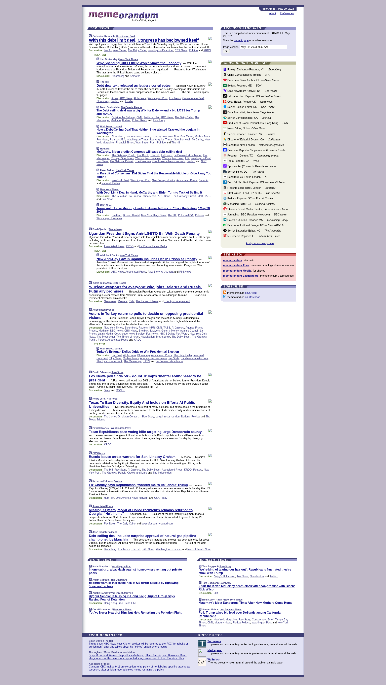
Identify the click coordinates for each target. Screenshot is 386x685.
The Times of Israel (147, 301)
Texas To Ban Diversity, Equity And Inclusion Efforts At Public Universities (142, 405)
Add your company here (260, 243)
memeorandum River (236, 265)
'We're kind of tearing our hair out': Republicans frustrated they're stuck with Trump (245, 571)
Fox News (175, 98)
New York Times (128, 59)
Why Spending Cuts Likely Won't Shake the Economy (138, 63)
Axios (114, 98)
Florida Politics (241, 622)
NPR (200, 196)
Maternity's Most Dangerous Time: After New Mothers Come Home (245, 602)
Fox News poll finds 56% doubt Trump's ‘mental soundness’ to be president (145, 378)
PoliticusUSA (151, 117)
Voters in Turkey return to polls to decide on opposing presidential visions (146, 316)
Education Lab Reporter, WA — (254, 96)
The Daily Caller (137, 50)
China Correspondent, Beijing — (249, 74)
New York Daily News (153, 215)
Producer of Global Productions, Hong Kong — (257, 123)
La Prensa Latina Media (187, 155)
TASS (207, 196)
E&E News (148, 549)
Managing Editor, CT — (251, 203)
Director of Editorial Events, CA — (254, 139)
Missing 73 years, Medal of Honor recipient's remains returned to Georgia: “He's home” (141, 512)
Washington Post (125, 36)
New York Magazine (225, 619)
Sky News (115, 358)
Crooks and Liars (137, 472)
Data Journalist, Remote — (250, 112)
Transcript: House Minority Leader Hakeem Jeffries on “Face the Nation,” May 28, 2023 (153, 209)
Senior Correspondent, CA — (249, 117)
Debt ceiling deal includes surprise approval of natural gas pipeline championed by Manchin (142, 537)
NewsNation (148, 336)
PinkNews (185, 271)
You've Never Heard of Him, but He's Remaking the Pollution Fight (135, 612)
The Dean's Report (131, 107)
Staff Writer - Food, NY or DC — (253, 193)
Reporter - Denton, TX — (253, 155)
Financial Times (124, 142)
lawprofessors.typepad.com (157, 523)
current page (241, 40)
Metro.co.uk (163, 336)
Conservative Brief (193, 98)
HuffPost (117, 355)
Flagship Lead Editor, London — (251, 187)
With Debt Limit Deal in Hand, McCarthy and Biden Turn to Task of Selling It (149, 192)
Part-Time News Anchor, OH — (253, 80)
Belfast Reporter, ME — (244, 85)
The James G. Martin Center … (122, 416)
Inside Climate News (199, 549)
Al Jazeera (139, 98)
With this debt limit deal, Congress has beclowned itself (144, 40)
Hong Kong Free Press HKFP (121, 603)
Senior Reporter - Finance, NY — (251, 134)
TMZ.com (166, 155)
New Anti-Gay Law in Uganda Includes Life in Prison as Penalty (146, 259)
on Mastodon (252, 297)
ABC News (125, 98)
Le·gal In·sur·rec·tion (168, 416)
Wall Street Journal (111, 126)
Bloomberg (118, 75)
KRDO (207, 50)
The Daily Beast (181, 336)
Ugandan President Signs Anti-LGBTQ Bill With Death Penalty (144, 233)
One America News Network (168, 161)
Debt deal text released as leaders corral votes (133, 86)
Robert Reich (139, 120)
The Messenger (106, 336)
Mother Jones (203, 136)
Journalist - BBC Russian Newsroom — (257, 214)
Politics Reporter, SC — (250, 198)
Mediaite (116, 120)
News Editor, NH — (246, 128)
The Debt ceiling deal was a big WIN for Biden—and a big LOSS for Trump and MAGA (148, 112)
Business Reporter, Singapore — (256, 150)
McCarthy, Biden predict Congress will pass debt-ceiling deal (139, 151)
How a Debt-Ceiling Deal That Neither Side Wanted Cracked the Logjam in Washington (147, 131)
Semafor (135, 75)
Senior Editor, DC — (245, 171)
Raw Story (159, 120)
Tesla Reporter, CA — (243, 160)
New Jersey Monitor (163, 180)
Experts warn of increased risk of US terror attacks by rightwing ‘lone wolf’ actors (134, 584)
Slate (107, 390)
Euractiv (203, 180)
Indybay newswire (162, 136)
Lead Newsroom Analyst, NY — (252, 90)
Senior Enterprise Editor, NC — (254, 230)
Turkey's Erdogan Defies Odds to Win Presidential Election (137, 351)
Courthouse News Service (129, 333)
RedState (173, 358)
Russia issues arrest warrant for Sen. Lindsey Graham (132, 457)
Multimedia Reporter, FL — (253, 236)
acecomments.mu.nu (138, 136)
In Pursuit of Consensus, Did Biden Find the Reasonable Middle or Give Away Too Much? (153, 175)
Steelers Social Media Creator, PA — (257, 209)
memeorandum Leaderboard (241, 275)
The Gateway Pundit (123, 155)
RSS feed (251, 292)
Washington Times (138, 139)
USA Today (160, 497)
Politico (193, 50)
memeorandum (232, 260)
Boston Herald (131, 215)
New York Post (120, 180)
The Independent (162, 472)
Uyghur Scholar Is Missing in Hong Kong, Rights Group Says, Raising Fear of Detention (132, 597)
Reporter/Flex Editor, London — (247, 176)
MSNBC (120, 390)
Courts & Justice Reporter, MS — (257, 219)
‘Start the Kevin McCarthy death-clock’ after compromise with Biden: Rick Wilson (247, 587)
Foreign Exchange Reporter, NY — (254, 69)
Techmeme (214, 641)
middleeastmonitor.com (194, 358)
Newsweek (110, 301)
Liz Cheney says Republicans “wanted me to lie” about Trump (138, 485)
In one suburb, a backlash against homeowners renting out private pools (135, 571)
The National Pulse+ (121, 161)
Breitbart (116, 215)
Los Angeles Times (115, 50)
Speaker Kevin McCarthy (188, 139)
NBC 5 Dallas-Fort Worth (173, 333)
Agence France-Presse (153, 358)
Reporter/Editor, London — (255, 144)
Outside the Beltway (123, 117)
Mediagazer (214, 650)
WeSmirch (213, 659)
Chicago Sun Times (122, 158)
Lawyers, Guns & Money (164, 330)
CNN (139, 117)
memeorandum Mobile (237, 270)
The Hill (104, 82)
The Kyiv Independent (177, 301)
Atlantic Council (189, 330)
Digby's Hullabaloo (224, 576)
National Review (111, 183)
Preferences (287, 13)
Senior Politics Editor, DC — (250, 106)
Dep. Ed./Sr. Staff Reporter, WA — (255, 182)
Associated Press (186, 180)
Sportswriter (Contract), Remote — (251, 166)
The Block (143, 155)
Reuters (104, 148)
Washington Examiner (160, 50)
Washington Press (173, 158)
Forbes (126, 120)
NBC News (119, 283)
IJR (187, 158)
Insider (129, 101)
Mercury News (223, 622)
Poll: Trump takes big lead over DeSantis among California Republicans (239, 614)
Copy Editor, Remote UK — (250, 101)
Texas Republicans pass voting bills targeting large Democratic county (145, 432)
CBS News (181, 50)
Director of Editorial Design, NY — (255, 225)
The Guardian (143, 161)
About (272, 13)
